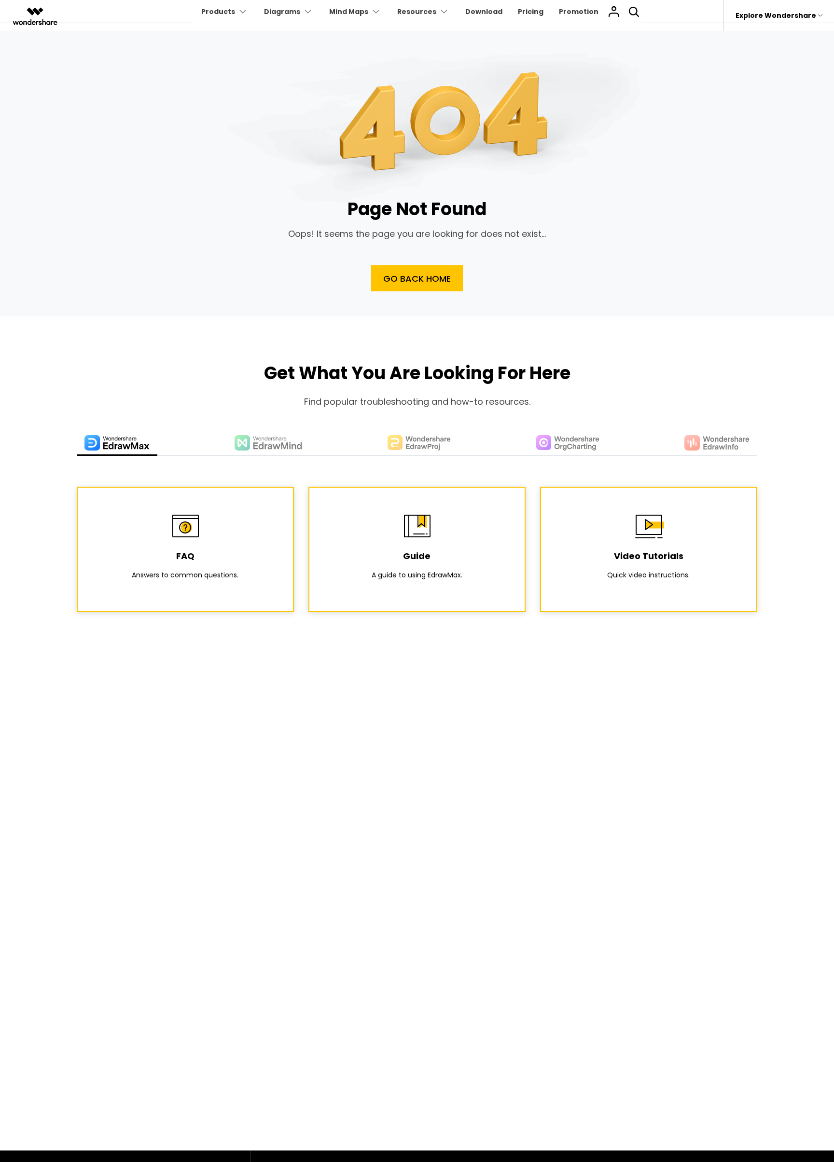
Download (483, 11)
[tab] (117, 443)
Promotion (578, 11)
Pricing (530, 11)
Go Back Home (417, 279)
